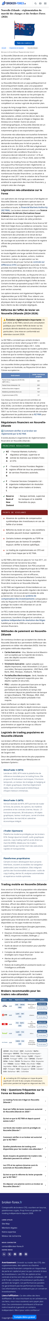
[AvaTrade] (5, 1006)
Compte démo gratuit (24, 1317)
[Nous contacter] (40, 3)
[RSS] (4, 1254)
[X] (9, 1254)
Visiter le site (42, 1004)
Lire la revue (42, 1008)
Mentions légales (9, 1227)
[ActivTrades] (5, 1043)
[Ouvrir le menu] (45, 3)
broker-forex (12, 1202)
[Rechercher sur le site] (35, 3)
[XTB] (5, 1015)
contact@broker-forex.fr (13, 1246)
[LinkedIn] (20, 1254)
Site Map (6, 1223)
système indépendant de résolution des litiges (23, 620)
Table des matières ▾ (24, 43)
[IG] (5, 1024)
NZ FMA (37, 414)
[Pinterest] (26, 1254)
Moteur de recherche (11, 1236)
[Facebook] (15, 1254)
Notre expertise (9, 1232)
